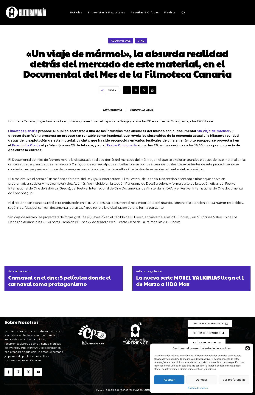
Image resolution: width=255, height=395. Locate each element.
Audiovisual (121, 40)
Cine (141, 40)
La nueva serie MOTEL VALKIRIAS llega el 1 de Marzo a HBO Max (190, 280)
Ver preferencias (234, 379)
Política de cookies (198, 388)
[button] (247, 348)
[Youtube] (38, 372)
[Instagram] (18, 372)
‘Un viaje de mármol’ (213, 131)
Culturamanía (112, 110)
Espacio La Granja (26, 145)
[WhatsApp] (152, 90)
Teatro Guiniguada (121, 145)
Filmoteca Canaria (22, 131)
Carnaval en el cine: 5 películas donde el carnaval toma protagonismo (59, 280)
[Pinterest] (144, 90)
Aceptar (169, 379)
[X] (135, 90)
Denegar (201, 379)
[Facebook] (127, 90)
